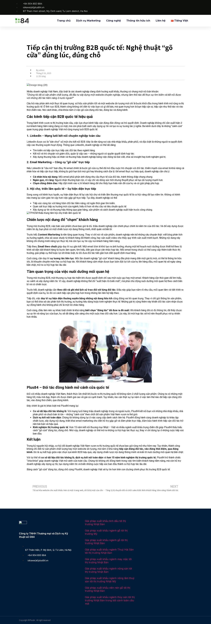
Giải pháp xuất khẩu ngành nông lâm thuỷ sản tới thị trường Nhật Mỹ (109, 580)
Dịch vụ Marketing (88, 20)
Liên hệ (160, 20)
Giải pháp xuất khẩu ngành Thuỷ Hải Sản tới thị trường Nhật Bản (109, 551)
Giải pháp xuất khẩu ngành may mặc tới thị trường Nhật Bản (108, 561)
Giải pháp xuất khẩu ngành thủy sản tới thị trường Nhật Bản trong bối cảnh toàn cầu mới (110, 600)
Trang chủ (64, 20)
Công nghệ (113, 20)
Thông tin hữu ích (138, 20)
